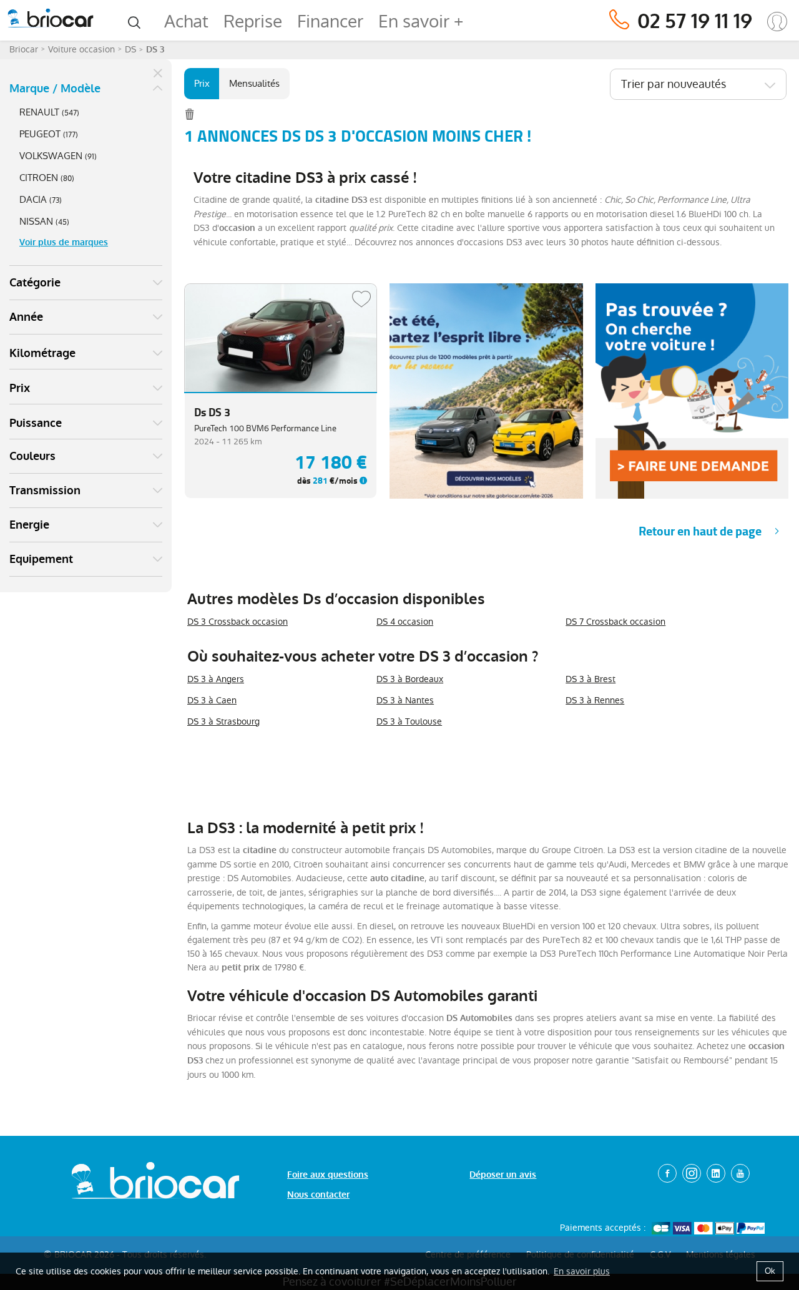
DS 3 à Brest (590, 679)
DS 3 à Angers (215, 679)
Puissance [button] (35, 423)
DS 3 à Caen (212, 700)
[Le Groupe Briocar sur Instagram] (691, 1173)
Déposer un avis (502, 1175)
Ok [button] (770, 1271)
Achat (186, 21)
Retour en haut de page (700, 531)
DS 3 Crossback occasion (237, 621)
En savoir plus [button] (582, 1271)
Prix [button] (19, 388)
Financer (330, 21)
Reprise (252, 21)
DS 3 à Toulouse (409, 721)
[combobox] (698, 84)
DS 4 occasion (404, 621)
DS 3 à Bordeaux (409, 679)
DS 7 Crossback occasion (615, 621)
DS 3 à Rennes (595, 700)
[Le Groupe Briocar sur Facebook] (667, 1173)
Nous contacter (318, 1195)
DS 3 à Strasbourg (223, 721)
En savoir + (420, 21)
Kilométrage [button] (42, 353)
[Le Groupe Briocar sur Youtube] (740, 1173)
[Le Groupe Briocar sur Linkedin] (716, 1173)
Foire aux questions (327, 1175)
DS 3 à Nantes (405, 700)
